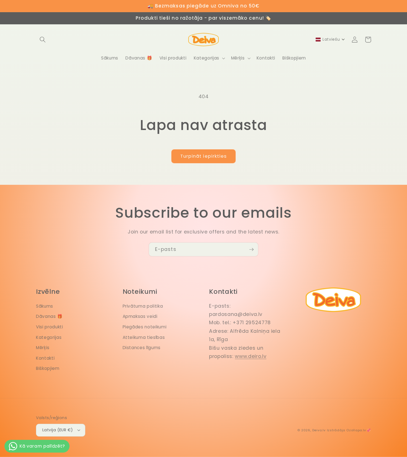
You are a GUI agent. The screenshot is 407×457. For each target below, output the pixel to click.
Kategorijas (48, 337)
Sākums (44, 306)
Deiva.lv (319, 430)
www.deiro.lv (250, 356)
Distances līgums (142, 347)
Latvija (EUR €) (57, 430)
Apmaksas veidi (140, 316)
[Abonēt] (251, 249)
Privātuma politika (143, 306)
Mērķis (43, 347)
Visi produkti (49, 327)
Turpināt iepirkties (203, 156)
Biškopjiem (48, 368)
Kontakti (45, 358)
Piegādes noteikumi (145, 327)
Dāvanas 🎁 (49, 316)
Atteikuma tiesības (144, 337)
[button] (42, 39)
